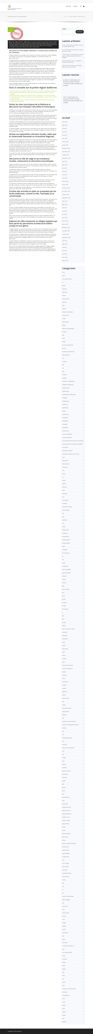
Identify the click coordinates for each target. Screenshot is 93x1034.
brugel (63, 341)
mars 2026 (64, 138)
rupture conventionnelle (68, 896)
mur (63, 734)
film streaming (65, 589)
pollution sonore (66, 817)
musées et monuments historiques (49, 44)
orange (64, 757)
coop (63, 457)
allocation (64, 289)
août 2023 (64, 240)
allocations (64, 292)
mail (63, 701)
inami (63, 652)
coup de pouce (65, 464)
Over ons (68, 6)
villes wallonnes (36, 47)
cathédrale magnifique (36, 43)
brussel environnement (67, 345)
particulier (64, 777)
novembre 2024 (66, 191)
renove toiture (65, 876)
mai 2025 (64, 171)
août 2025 (64, 161)
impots (64, 645)
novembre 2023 (66, 230)
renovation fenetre (66, 873)
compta (64, 411)
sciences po (65, 906)
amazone (64, 302)
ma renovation (65, 698)
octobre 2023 (65, 234)
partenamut (65, 774)
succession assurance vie (68, 945)
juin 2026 (64, 128)
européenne (65, 566)
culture (52, 43)
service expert (65, 912)
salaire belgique (66, 899)
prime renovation (66, 833)
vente (63, 998)
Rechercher (79, 31)
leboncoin (64, 675)
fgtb (63, 586)
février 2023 (65, 260)
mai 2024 (64, 211)
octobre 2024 (65, 194)
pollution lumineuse (66, 813)
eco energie (65, 500)
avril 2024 (64, 214)
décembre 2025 (66, 148)
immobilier (64, 632)
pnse (63, 800)
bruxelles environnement (68, 351)
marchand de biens (66, 708)
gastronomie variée (31, 44)
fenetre (64, 579)
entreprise (64, 549)
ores (63, 761)
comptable (64, 424)
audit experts (65, 322)
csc (63, 477)
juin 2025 (64, 168)
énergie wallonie (66, 543)
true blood (64, 992)
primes (64, 840)
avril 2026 (64, 135)
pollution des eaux (66, 807)
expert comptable (66, 569)
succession (64, 942)
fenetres (64, 582)
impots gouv (65, 648)
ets (63, 559)
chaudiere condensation (68, 384)
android (64, 308)
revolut (64, 879)
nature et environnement (68, 747)
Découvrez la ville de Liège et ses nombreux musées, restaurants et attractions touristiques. (32, 95)
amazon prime (65, 298)
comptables (65, 427)
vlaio (63, 1018)
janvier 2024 (65, 224)
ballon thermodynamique (68, 328)
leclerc (63, 678)
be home (64, 331)
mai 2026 (64, 131)
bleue (63, 338)
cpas (63, 470)
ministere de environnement (69, 721)
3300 (64, 97)
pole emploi (65, 804)
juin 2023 (64, 247)
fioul (63, 592)
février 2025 (65, 181)
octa (63, 751)
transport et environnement (69, 988)
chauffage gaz (65, 401)
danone (64, 483)
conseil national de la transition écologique (72, 444)
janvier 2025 (65, 184)
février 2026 (65, 141)
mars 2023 (64, 257)
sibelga (64, 922)
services (64, 916)
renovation (64, 870)
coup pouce (65, 467)
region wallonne (20, 41)
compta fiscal (65, 414)
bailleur (64, 325)
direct (63, 490)
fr (62, 612)
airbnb (63, 285)
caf (63, 358)
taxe (63, 972)
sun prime (64, 959)
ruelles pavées (40, 45)
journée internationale (67, 665)
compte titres (65, 431)
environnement (66, 553)
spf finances (65, 932)
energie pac (65, 533)
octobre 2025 (65, 155)
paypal (63, 780)
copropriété (65, 460)
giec (63, 619)
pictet (63, 790)
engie (63, 546)
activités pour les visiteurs (31, 41)
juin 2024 (64, 207)
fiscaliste (64, 602)
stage (63, 939)
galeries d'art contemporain (21, 44)
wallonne (64, 1021)
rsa (63, 886)
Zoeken (64, 29)
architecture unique (41, 41)
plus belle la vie (66, 797)
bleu (63, 335)
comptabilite (65, 417)
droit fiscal (64, 493)
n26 (63, 741)
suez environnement (67, 952)
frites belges (12, 44)
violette (64, 1012)
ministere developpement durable (70, 724)
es (62, 556)
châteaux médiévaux (45, 43)
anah (63, 305)
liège (41, 44)
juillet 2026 (65, 125)
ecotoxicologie (65, 510)
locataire (64, 685)
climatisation (65, 407)
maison (64, 705)
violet (63, 1008)
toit (63, 979)
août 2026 (64, 122)
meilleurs (64, 714)
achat (63, 275)
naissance (64, 744)
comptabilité (65, 421)
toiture (63, 982)
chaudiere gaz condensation (69, 394)
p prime (64, 764)
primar (63, 830)
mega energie (65, 711)
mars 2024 (64, 217)
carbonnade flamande (26, 43)
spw (63, 936)
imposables (65, 638)
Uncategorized (65, 995)
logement (64, 691)
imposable (64, 635)
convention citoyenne (67, 450)
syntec (63, 965)
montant (64, 728)
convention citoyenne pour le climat (70, 454)
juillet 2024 (65, 204)
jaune (63, 662)
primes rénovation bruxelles (69, 843)
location (64, 688)
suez (63, 949)
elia (63, 523)
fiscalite (64, 605)
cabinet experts (66, 355)
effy (63, 516)
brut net (64, 348)
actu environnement (67, 279)
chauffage (64, 397)
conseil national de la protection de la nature (72, 440)
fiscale (63, 599)
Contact (75, 6)
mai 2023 (64, 250)
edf (63, 513)
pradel (63, 827)
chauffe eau (65, 404)
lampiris (64, 671)
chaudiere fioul (65, 388)
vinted (63, 1005)
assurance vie (65, 315)
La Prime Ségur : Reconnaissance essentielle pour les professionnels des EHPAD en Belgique (73, 56)
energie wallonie (66, 539)
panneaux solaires (66, 771)
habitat (64, 625)
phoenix (64, 787)
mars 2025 (64, 178)
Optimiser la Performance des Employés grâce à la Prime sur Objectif (72, 66)
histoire (37, 44)
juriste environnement (67, 668)
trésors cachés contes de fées (25, 47)
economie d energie (67, 506)
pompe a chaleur (66, 820)
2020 (63, 272)
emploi (63, 526)
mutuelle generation (67, 738)
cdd (63, 364)
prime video (65, 837)
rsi (62, 889)
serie (63, 909)
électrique (64, 520)
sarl (63, 903)
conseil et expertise (67, 437)
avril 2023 (64, 254)
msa (63, 731)
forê (55, 43)
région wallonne (32, 45)
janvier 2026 (65, 145)
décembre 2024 (66, 188)
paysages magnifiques (14, 45)
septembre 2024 (66, 197)
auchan (63, 318)
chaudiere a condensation (68, 381)
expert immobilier (66, 572)
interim (64, 655)
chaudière (64, 378)
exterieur (64, 576)
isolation (64, 658)
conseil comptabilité (67, 434)
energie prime (65, 536)
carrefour (64, 361)
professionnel (65, 846)
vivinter (64, 1015)
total (63, 985)
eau (63, 497)
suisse (63, 955)
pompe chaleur (65, 823)
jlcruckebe (12, 41)
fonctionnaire (65, 609)
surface (64, 962)
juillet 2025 (65, 164)
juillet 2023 (65, 244)
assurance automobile (67, 312)
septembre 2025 (66, 158)
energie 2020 (65, 529)
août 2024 (64, 201)
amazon (64, 295)
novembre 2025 (66, 151)
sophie (63, 929)
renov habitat (65, 866)
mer (63, 718)
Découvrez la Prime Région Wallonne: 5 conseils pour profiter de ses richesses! (33, 51)
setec (63, 919)
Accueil (65, 16)
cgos (63, 371)
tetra (63, 975)
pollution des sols (66, 810)
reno (63, 860)
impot (63, 642)
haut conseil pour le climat (68, 629)
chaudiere (64, 374)
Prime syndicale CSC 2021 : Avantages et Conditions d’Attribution (72, 61)
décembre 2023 (66, 227)
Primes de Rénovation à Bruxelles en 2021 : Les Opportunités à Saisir (72, 45)
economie (64, 503)
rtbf (63, 893)
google (64, 622)
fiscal (63, 596)
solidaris (64, 926)
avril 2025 (64, 174)
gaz (63, 615)
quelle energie (65, 850)
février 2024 (65, 221)
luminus (64, 695)
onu (63, 754)
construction (65, 447)
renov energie (65, 863)
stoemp (17, 47)
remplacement (65, 856)
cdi (63, 368)
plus (63, 794)
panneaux (64, 767)
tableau (64, 969)
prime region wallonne (24, 45)
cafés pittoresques (17, 43)
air (62, 282)
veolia (63, 1002)
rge (63, 883)
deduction (64, 487)
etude (63, 563)
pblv (63, 784)
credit (63, 473)
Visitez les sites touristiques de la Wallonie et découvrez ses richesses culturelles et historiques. (33, 91)
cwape (63, 480)
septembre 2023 (66, 237)
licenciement (65, 681)
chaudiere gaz (65, 391)
